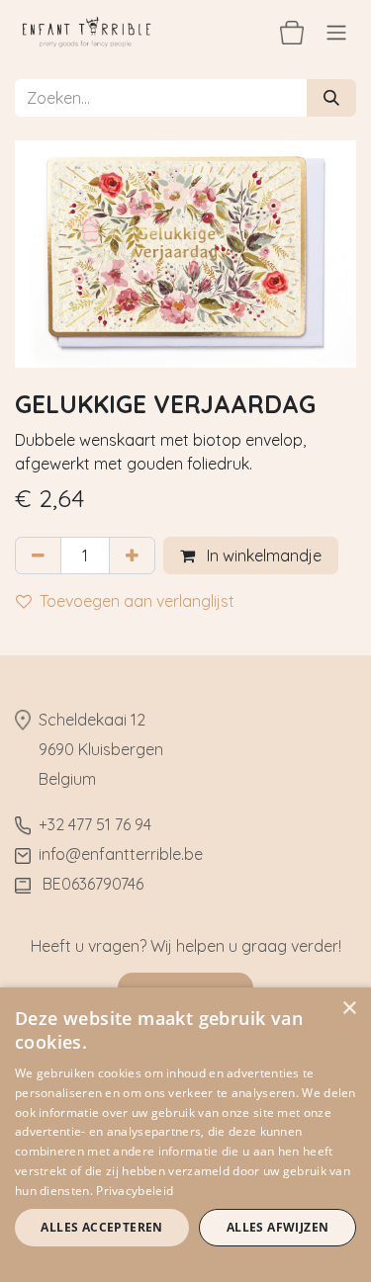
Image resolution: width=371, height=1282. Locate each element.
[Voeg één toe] (132, 555)
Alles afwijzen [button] (278, 1227)
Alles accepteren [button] (101, 1227)
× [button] (348, 1008)
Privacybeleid (134, 1190)
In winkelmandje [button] (262, 555)
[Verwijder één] (38, 555)
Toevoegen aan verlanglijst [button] (137, 601)
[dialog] (185, 1134)
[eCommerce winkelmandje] (292, 31)
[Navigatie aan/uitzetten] (336, 31)
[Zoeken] (331, 98)
